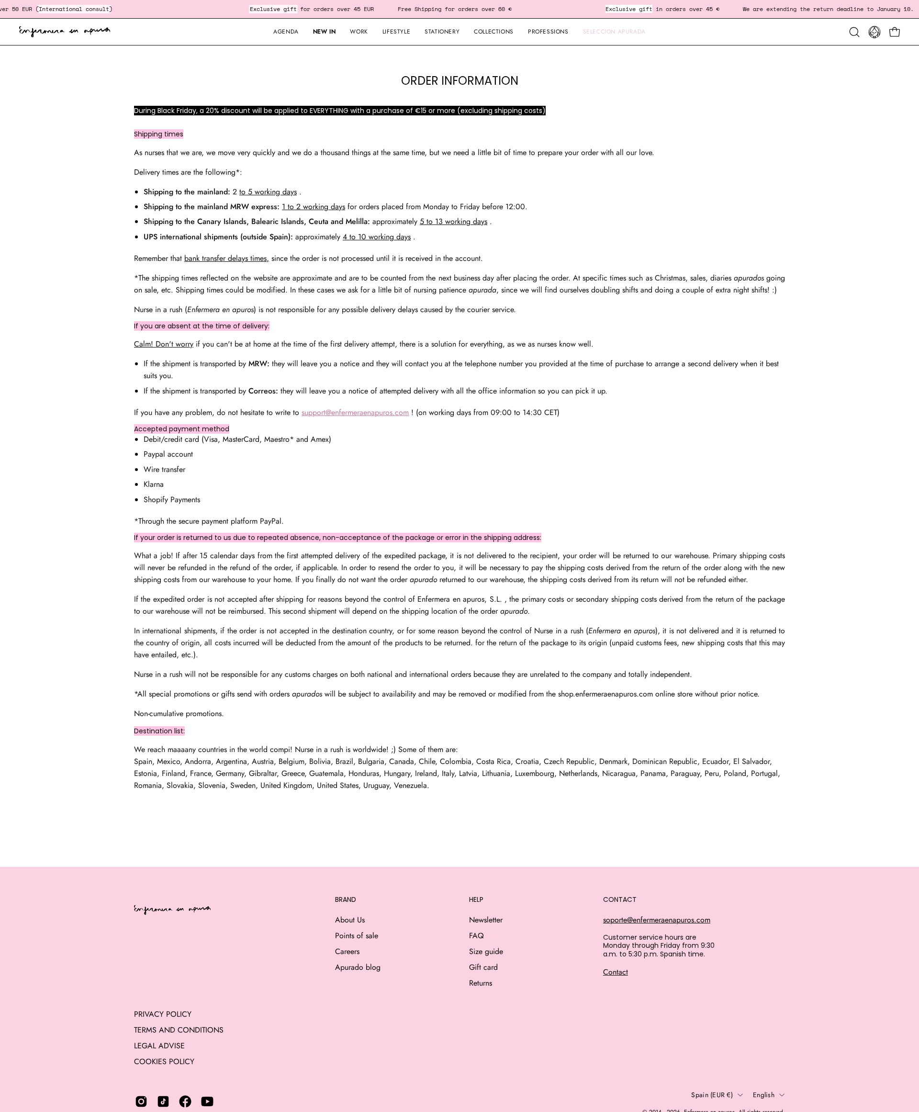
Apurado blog (358, 967)
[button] (442, 32)
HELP (476, 900)
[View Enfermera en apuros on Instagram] (141, 1101)
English (763, 1095)
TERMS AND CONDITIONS (179, 1029)
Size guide (486, 951)
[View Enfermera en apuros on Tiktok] (163, 1101)
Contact (615, 971)
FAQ (476, 935)
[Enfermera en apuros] (64, 32)
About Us (350, 919)
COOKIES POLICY (164, 1061)
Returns (480, 982)
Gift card (483, 967)
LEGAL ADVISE (159, 1045)
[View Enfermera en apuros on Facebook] (185, 1101)
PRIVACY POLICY (162, 1014)
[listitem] (459, 773)
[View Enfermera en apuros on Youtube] (207, 1101)
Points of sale (356, 935)
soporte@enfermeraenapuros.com (656, 919)
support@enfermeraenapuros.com (355, 412)
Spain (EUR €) (712, 1095)
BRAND (345, 900)
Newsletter (486, 919)
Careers (347, 951)
